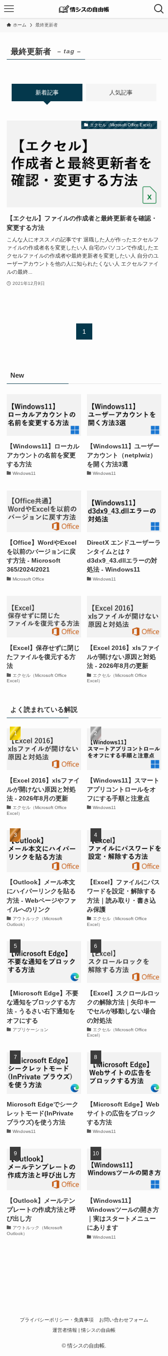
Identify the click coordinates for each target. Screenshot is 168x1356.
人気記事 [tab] (121, 92)
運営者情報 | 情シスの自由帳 (84, 1330)
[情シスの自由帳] (84, 9)
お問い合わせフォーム (123, 1319)
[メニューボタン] (9, 9)
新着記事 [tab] (47, 92)
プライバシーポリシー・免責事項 (57, 1319)
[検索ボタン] (159, 9)
